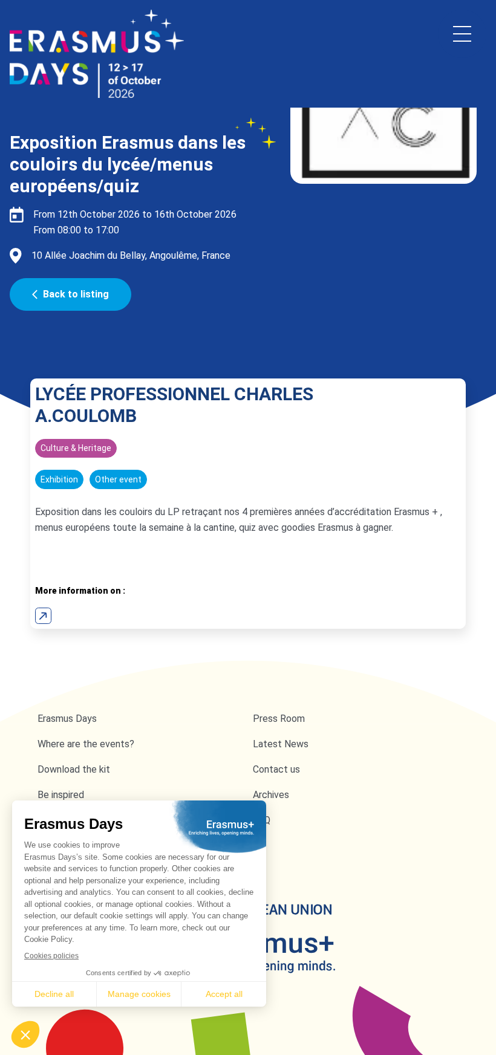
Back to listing (76, 294)
